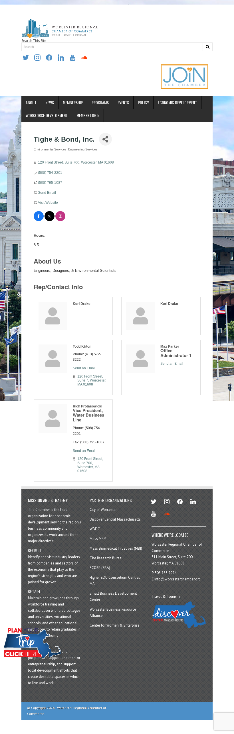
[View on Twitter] (50, 220)
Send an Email (84, 368)
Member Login (87, 115)
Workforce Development (47, 115)
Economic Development (177, 102)
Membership (73, 102)
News (49, 102)
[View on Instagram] (60, 220)
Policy (143, 102)
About (31, 102)
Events (123, 102)
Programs (100, 102)
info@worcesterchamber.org (177, 579)
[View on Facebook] (39, 220)
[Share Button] (105, 139)
